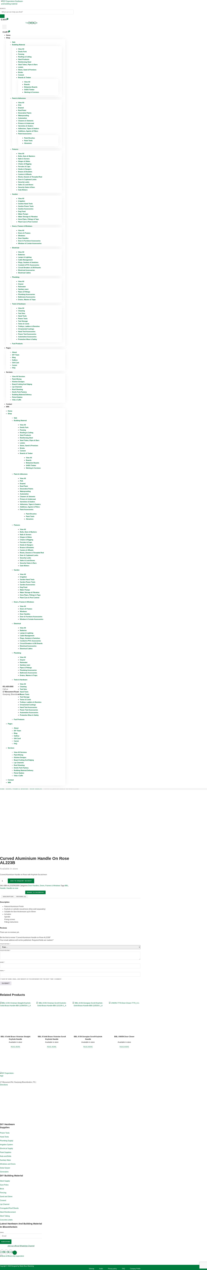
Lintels (20, 67)
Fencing (21, 54)
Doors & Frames (24, 233)
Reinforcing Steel (24, 62)
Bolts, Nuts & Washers (26, 156)
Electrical (15, 248)
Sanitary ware (23, 289)
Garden (15, 194)
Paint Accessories (25, 134)
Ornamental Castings (26, 329)
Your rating (5, 944)
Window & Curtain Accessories (30, 243)
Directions (4, 1085)
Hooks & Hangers (24, 169)
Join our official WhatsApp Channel (21, 1246)
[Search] (2, 16)
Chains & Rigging (24, 164)
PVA (19, 105)
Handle (3, 888)
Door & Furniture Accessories (29, 241)
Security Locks (23, 182)
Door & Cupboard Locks (27, 179)
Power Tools (22, 318)
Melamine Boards (30, 87)
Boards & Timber (24, 77)
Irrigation (21, 201)
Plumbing (15, 277)
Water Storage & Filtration (28, 216)
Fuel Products (17, 343)
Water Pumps (23, 214)
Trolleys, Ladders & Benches (29, 326)
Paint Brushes (29, 138)
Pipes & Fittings (24, 292)
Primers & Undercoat (26, 123)
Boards (27, 84)
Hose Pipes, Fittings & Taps (28, 219)
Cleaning (21, 311)
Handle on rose (12, 888)
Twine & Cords (23, 324)
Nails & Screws (24, 159)
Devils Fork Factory (19, 392)
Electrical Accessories (26, 270)
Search (2, 8)
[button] (4, 27)
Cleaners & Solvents (25, 121)
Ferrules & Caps (24, 166)
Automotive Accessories (27, 337)
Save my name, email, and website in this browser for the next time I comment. (32, 979)
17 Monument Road (11, 692)
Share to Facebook (35, 892)
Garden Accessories (25, 209)
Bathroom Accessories (26, 297)
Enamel (21, 108)
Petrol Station (17, 397)
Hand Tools (22, 316)
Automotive (22, 118)
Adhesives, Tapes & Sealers (28, 128)
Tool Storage (23, 321)
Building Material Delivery (21, 394)
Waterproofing (23, 115)
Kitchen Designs (18, 382)
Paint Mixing (16, 379)
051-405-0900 (8, 686)
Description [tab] (8, 896)
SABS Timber (29, 89)
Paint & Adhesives (19, 98)
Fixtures (15, 149)
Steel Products (23, 59)
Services (9, 372)
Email (2, 970)
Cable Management (25, 260)
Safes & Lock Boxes (25, 185)
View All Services (18, 376)
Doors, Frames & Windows (22, 226)
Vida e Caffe (16, 400)
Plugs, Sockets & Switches (28, 262)
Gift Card (15, 363)
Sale (13, 42)
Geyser (21, 284)
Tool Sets (21, 313)
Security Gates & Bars (26, 187)
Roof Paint (22, 110)
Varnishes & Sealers (25, 126)
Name (2, 962)
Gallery (14, 360)
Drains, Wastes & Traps (27, 299)
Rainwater (22, 286)
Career (14, 365)
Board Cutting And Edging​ (22, 384)
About (14, 352)
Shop (8, 38)
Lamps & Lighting (24, 257)
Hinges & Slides (24, 161)
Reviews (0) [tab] (21, 896)
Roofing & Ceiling (24, 57)
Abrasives (28, 143)
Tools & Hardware (19, 304)
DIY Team (15, 355)
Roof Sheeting (17, 389)
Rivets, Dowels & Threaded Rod (30, 177)
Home (8, 35)
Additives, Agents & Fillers (28, 131)
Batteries (21, 255)
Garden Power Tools (26, 206)
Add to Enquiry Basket (21, 881)
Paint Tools (28, 140)
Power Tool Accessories (27, 334)
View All (21, 49)
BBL (66, 886)
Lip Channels (17, 387)
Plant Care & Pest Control (28, 222)
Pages (8, 348)
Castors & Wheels (25, 174)
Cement (21, 75)
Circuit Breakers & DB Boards (29, 267)
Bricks (20, 72)
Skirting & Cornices (31, 92)
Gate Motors (22, 190)
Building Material (18, 45)
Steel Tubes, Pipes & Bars (28, 64)
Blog (14, 357)
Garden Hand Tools (25, 204)
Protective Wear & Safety (27, 339)
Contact (9, 404)
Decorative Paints (24, 113)
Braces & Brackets (25, 172)
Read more (15, 1046)
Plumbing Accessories (26, 294)
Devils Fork (22, 51)
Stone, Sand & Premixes (27, 70)
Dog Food (22, 211)
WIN (7, 407)
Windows (21, 236)
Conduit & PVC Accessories (28, 265)
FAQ (13, 368)
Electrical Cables (24, 273)
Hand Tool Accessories (26, 331)
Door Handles (23, 238)
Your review (5, 950)
